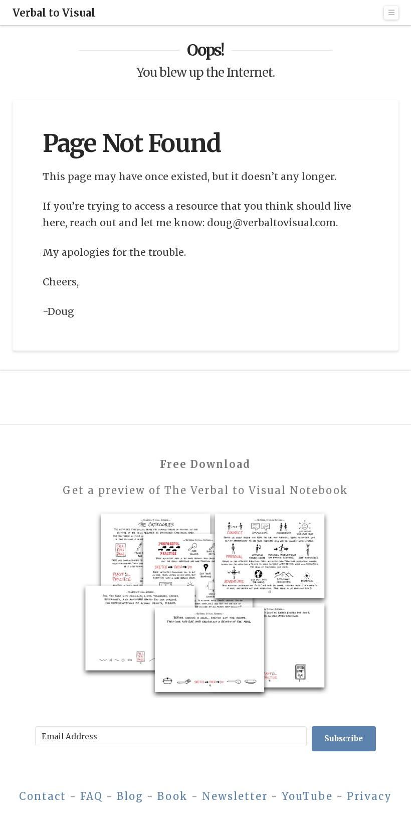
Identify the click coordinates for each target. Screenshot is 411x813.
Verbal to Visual (54, 13)
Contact (42, 796)
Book (172, 796)
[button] (391, 13)
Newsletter (235, 796)
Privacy (369, 796)
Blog (130, 796)
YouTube (307, 796)
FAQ (91, 796)
